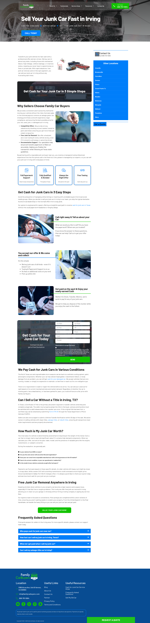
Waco (97, 117)
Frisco (97, 84)
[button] (54, 531)
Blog (46, 587)
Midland (97, 109)
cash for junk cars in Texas (81, 205)
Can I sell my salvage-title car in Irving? (36, 550)
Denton (97, 80)
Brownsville (99, 72)
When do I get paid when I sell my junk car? (37, 544)
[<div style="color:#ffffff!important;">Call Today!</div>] (114, 6)
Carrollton (98, 76)
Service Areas (76, 6)
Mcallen (97, 97)
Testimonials (64, 6)
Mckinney (98, 101)
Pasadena (98, 113)
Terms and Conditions (52, 604)
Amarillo (98, 68)
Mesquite (98, 105)
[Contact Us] (97, 54)
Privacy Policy (68, 355)
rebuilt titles (64, 420)
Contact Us (100, 6)
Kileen (97, 92)
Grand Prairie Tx (100, 88)
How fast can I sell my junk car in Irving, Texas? (39, 537)
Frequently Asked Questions (72, 593)
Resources (88, 6)
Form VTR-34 (53, 412)
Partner (47, 597)
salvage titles (52, 420)
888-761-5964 (122, 7)
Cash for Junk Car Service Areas (75, 588)
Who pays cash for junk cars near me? (35, 531)
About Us (52, 6)
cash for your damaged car (56, 379)
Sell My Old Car (71, 597)
